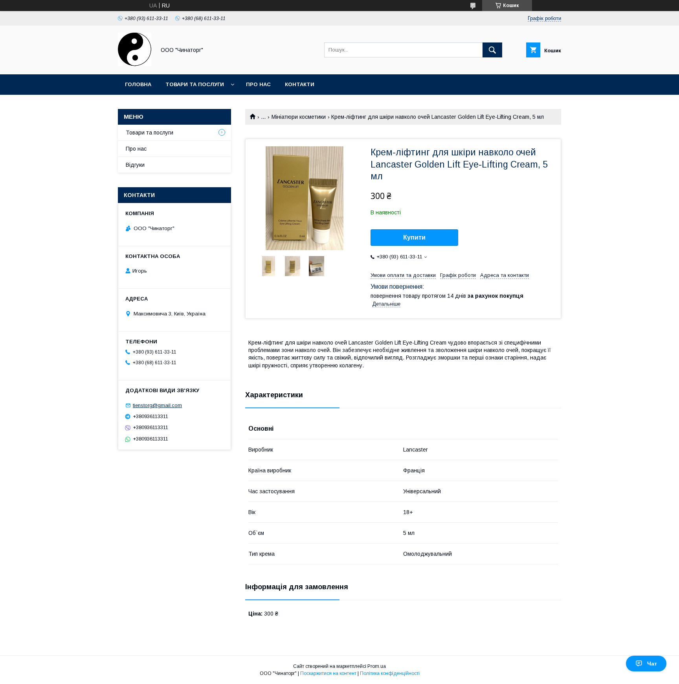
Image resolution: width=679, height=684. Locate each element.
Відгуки (135, 165)
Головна (138, 84)
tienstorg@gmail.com (157, 405)
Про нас (258, 84)
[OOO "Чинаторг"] (134, 64)
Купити (414, 237)
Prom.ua (376, 666)
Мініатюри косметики (299, 117)
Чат (652, 663)
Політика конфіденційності (390, 673)
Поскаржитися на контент (328, 673)
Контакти (299, 84)
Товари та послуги (194, 84)
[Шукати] (492, 49)
